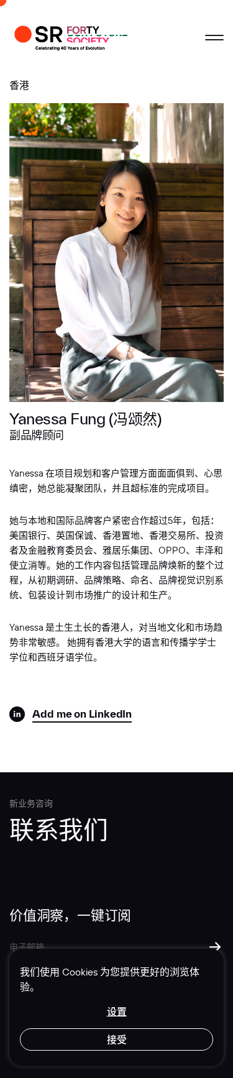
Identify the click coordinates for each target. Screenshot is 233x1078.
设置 (117, 1011)
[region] (116, 1007)
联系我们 (58, 829)
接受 (117, 1039)
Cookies (80, 972)
